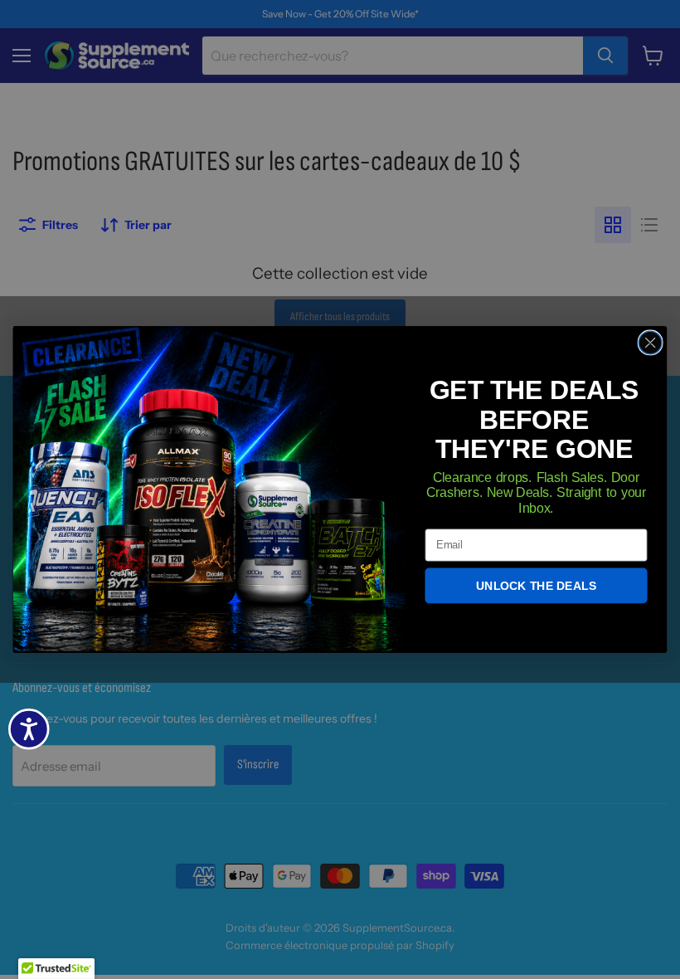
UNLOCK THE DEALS (536, 585)
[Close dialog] (650, 342)
